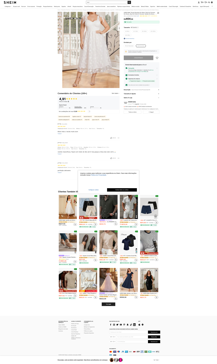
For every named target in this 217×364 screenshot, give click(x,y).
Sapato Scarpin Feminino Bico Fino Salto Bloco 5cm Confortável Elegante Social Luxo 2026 (68, 257)
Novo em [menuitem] (23, 6)
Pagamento (112, 348)
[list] (122, 324)
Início (59, 10)
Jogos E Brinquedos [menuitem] (205, 6)
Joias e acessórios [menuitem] (111, 6)
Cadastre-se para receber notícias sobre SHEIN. (123, 329)
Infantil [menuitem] (69, 6)
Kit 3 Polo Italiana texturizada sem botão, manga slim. (68, 293)
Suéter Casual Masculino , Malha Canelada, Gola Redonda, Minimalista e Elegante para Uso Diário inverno (109, 255)
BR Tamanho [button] (134, 27)
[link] (202, 2)
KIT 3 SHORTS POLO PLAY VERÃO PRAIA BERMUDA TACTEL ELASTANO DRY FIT (149, 220)
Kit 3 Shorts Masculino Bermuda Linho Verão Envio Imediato (88, 220)
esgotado (138, 58)
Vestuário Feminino (65, 10)
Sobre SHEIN (61, 325)
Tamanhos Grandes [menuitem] (100, 6)
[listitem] (68, 211)
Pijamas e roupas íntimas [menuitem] (123, 6)
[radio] (127, 31)
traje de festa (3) (88, 116)
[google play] (142, 325)
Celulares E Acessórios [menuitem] (185, 6)
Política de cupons (88, 331)
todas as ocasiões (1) (77, 119)
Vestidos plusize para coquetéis (106, 10)
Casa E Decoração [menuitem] (173, 6)
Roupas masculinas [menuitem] (78, 6)
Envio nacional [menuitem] (31, 6)
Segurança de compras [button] (134, 78)
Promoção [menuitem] (39, 6)
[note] (88, 217)
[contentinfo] (134, 352)
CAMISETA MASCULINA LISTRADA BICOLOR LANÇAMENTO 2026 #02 (149, 255)
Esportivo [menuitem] (152, 6)
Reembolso (74, 327)
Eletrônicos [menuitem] (195, 6)
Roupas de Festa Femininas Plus (90, 10)
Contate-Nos (87, 325)
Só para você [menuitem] (16, 6)
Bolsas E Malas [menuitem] (145, 6)
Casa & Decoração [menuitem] (89, 6)
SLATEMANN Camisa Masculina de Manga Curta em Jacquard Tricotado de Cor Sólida (109, 221)
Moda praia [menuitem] (57, 6)
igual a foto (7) (95, 119)
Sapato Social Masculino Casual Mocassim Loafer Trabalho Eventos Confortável (88, 255)
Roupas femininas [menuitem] (47, 6)
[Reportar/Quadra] (118, 138)
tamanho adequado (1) (64, 119)
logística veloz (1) (77, 116)
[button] (209, 2)
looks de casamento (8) (64, 116)
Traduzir (60, 133)
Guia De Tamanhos (75, 334)
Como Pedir (74, 329)
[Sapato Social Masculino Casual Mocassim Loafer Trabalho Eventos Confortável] (88, 242)
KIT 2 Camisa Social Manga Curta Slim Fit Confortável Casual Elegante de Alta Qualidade (129, 255)
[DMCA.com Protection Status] (114, 355)
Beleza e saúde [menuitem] (135, 6)
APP (139, 321)
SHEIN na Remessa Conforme (75, 338)
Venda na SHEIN (62, 327)
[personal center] (199, 2)
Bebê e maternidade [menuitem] (162, 6)
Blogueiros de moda (63, 329)
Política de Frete (75, 323)
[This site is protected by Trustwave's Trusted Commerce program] (110, 355)
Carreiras (60, 331)
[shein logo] (10, 2)
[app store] (139, 325)
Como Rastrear (74, 331)
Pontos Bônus (87, 329)
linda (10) (87, 119)
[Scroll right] (212, 6)
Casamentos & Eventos (76, 10)
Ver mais (108, 304)
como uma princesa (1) (99, 116)
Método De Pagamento (89, 327)
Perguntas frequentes (89, 333)
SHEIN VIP (73, 336)
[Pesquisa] (129, 2)
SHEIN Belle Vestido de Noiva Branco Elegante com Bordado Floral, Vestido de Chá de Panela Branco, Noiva (68, 220)
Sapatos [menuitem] (64, 6)
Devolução (73, 325)
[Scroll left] (210, 6)
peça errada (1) (105, 119)
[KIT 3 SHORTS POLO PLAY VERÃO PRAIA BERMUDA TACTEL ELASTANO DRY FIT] (149, 207)
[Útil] (111, 138)
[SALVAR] (157, 58)
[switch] (88, 111)
